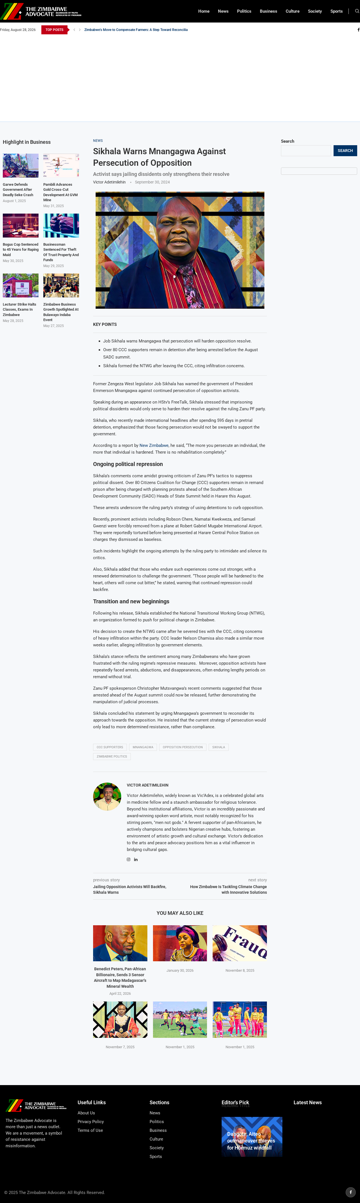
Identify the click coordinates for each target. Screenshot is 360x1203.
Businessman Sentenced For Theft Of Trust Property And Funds (61, 252)
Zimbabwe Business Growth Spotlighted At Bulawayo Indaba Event (60, 312)
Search (287, 141)
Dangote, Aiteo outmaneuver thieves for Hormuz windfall (251, 1141)
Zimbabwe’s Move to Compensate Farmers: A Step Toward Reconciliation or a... (143, 30)
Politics (244, 11)
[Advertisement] (180, 76)
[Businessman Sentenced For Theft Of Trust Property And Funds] (61, 226)
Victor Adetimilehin (109, 182)
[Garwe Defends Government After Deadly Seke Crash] (21, 166)
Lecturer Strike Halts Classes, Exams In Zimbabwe (19, 309)
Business (268, 11)
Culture (293, 11)
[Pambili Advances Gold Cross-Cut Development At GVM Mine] (61, 166)
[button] (74, 29)
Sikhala (218, 747)
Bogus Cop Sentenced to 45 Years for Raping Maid (21, 249)
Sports (336, 11)
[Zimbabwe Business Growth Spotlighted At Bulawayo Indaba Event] (61, 285)
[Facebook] (358, 30)
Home (204, 11)
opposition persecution (183, 747)
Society (315, 11)
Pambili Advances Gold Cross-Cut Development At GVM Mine (60, 192)
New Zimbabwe (154, 445)
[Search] (357, 11)
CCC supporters (110, 747)
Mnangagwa (143, 747)
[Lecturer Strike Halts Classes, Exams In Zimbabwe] (21, 285)
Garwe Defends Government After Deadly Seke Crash (18, 189)
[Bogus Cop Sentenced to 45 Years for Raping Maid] (21, 226)
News (223, 11)
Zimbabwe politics (112, 756)
